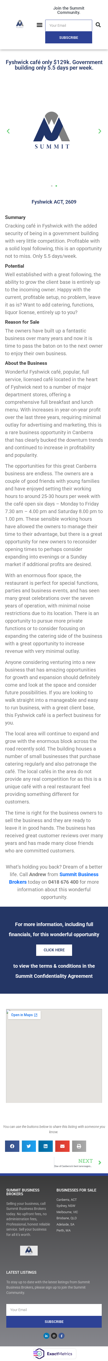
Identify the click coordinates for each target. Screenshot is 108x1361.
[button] (39, 25)
